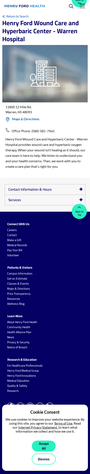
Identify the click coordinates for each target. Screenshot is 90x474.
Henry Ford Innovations (21, 375)
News (10, 337)
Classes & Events (18, 283)
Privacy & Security (18, 342)
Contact (12, 235)
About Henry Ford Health (22, 322)
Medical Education (18, 380)
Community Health (18, 327)
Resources (13, 298)
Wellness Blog (15, 303)
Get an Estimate (17, 278)
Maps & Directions (25, 119)
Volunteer (13, 255)
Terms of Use (63, 423)
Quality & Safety (17, 385)
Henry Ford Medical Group (23, 370)
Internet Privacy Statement (38, 427)
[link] (25, 6)
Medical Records (17, 245)
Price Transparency (19, 293)
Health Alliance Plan (19, 332)
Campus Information (19, 273)
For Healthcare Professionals (25, 365)
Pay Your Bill (14, 250)
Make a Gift (14, 240)
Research (13, 390)
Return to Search (17, 16)
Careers (12, 230)
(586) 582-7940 (43, 131)
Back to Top (79, 213)
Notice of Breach (17, 347)
